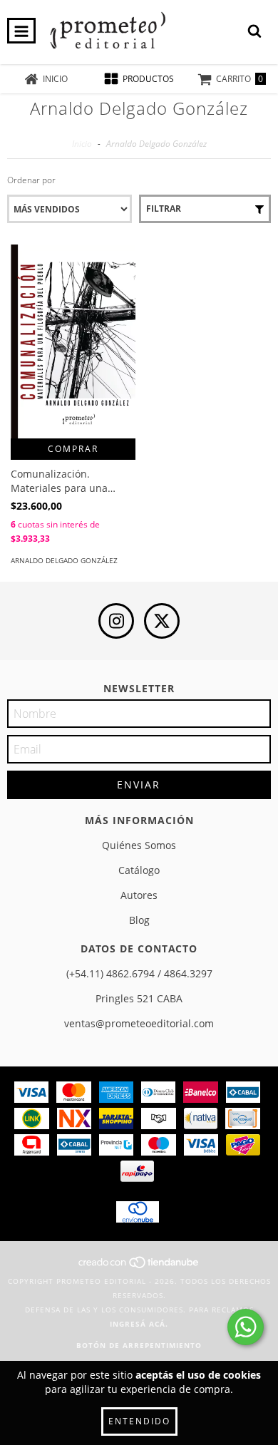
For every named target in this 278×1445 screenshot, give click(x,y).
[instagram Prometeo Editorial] (116, 621)
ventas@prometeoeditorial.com (139, 1023)
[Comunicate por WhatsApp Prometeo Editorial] (245, 1327)
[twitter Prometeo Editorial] (162, 621)
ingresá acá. (139, 1324)
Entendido (139, 1421)
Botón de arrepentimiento (139, 1345)
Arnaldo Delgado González (64, 560)
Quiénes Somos (139, 845)
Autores (139, 895)
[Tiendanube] (139, 1267)
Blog (139, 920)
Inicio (82, 144)
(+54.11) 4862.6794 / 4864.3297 (139, 973)
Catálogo (139, 870)
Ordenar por (31, 180)
